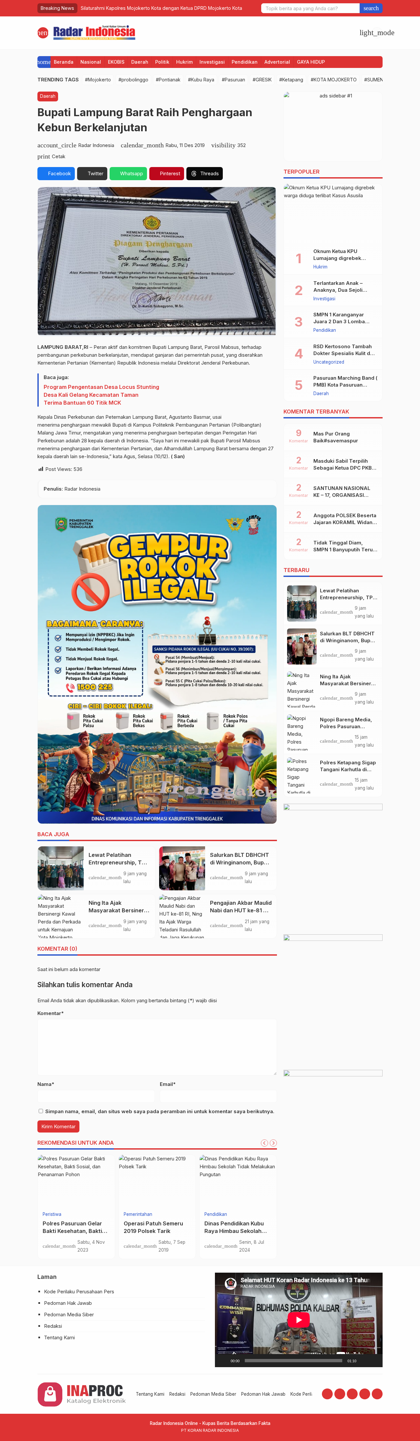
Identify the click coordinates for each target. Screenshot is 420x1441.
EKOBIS (116, 62)
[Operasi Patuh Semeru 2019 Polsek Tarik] (157, 1181)
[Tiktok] (377, 1393)
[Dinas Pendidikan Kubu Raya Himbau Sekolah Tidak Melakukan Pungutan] (238, 1181)
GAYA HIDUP (311, 62)
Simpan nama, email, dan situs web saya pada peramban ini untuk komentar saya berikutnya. (159, 1111)
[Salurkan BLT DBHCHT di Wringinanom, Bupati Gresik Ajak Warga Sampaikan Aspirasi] (182, 868)
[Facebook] (327, 1393)
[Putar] (223, 1360)
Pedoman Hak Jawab (68, 1303)
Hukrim (184, 62)
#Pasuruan (233, 79)
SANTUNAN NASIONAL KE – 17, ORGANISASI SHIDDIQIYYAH (341, 495)
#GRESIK (262, 79)
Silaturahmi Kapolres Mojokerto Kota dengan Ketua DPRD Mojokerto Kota (161, 8)
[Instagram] (339, 1393)
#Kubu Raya (201, 79)
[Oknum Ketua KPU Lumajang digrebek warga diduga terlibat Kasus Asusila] (333, 213)
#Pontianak (168, 79)
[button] (371, 8)
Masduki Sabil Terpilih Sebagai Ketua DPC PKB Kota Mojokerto (342, 468)
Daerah (139, 62)
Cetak (58, 156)
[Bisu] (363, 1360)
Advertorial (277, 62)
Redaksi (53, 1326)
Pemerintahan (138, 1214)
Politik (162, 62)
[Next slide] (273, 1143)
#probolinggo (133, 79)
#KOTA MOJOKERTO (334, 79)
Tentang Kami (59, 1337)
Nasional (90, 62)
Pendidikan (245, 62)
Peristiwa (52, 1214)
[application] (299, 1320)
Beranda (64, 62)
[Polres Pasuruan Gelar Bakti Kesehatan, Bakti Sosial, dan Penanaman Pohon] (76, 1181)
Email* (168, 1084)
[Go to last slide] (264, 1143)
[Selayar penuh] (374, 1360)
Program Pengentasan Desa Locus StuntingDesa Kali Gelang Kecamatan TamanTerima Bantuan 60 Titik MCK (101, 395)
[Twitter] (364, 1393)
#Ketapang (291, 79)
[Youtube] (352, 1393)
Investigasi (212, 62)
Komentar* (50, 1013)
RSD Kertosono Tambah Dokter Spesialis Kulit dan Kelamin (344, 353)
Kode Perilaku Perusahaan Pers (79, 1291)
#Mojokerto (98, 79)
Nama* (45, 1084)
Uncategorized (328, 362)
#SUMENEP (376, 79)
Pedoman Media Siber (69, 1314)
